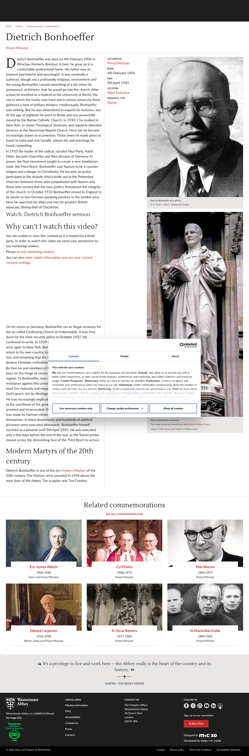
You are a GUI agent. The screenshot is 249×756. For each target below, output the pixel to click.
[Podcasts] (220, 706)
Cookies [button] (161, 750)
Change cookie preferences (122, 408)
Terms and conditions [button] (200, 750)
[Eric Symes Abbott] (44, 543)
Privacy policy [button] (177, 750)
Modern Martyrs (74, 470)
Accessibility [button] (72, 717)
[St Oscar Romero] (124, 607)
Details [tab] (124, 356)
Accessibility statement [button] (228, 750)
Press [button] (68, 728)
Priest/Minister (17, 48)
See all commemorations (124, 514)
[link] (208, 735)
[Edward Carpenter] (44, 607)
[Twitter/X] (193, 705)
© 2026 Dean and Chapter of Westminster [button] (28, 750)
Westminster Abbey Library (196, 424)
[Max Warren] (205, 543)
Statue (112, 102)
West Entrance (118, 93)
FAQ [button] (68, 711)
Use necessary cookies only (75, 408)
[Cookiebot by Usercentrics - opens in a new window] (182, 345)
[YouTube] (206, 705)
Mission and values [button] (76, 705)
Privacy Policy (132, 393)
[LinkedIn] (213, 705)
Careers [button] (70, 734)
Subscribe (196, 723)
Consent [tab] (74, 356)
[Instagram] (199, 705)
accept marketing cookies (35, 252)
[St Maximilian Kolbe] (205, 607)
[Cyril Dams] (124, 543)
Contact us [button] (71, 722)
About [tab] (175, 356)
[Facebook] (186, 705)
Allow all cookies (173, 408)
